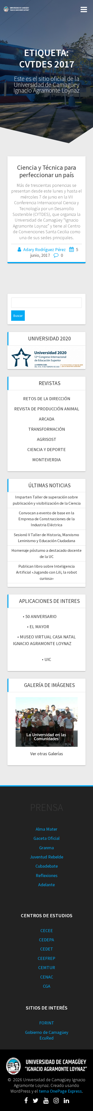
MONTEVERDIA (46, 459)
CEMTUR (46, 967)
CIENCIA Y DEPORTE (46, 449)
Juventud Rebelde (46, 857)
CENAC (46, 977)
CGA (46, 986)
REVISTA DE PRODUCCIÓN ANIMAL (46, 409)
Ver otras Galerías (46, 753)
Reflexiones (47, 875)
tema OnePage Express (60, 1091)
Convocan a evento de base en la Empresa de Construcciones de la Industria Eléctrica (46, 518)
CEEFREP (46, 958)
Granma (46, 847)
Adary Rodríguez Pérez (44, 249)
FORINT (46, 1023)
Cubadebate (46, 866)
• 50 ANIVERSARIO (40, 616)
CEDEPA (46, 940)
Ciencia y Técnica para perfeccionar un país (46, 171)
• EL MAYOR (38, 626)
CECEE (46, 930)
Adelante (46, 884)
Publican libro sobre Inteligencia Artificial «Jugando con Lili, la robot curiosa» (46, 572)
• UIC (46, 659)
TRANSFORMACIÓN (46, 429)
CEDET (46, 949)
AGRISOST (46, 439)
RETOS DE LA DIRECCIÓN (46, 398)
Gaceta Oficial (46, 838)
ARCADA (46, 419)
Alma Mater (46, 829)
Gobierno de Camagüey (46, 1032)
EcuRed (46, 1038)
